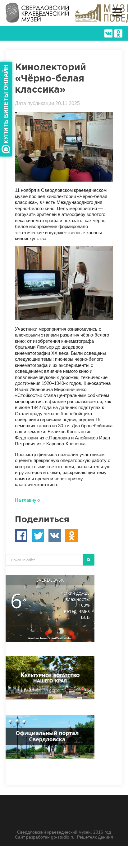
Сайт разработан (33, 837)
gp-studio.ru (63, 837)
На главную (27, 500)
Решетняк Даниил (95, 837)
